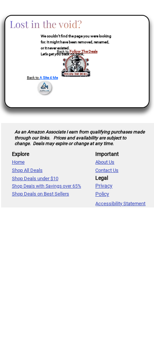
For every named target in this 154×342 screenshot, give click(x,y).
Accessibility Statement (120, 203)
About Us (104, 162)
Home (18, 162)
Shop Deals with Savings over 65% (46, 186)
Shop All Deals (27, 170)
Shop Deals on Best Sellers (40, 194)
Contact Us (106, 170)
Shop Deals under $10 (35, 178)
